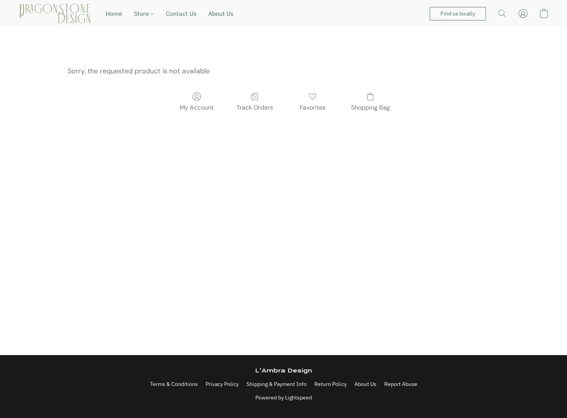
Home (114, 13)
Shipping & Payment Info (276, 384)
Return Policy (330, 384)
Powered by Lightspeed (283, 397)
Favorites (313, 107)
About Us (221, 13)
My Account (197, 107)
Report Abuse (400, 384)
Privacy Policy (222, 384)
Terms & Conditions (174, 384)
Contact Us (181, 13)
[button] (54, 13)
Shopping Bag (370, 107)
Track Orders (254, 107)
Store (142, 13)
